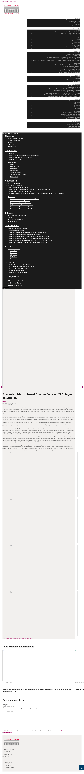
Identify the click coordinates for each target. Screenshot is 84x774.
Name (3, 704)
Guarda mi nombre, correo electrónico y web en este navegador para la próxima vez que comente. (26, 708)
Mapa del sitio (8, 763)
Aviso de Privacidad (9, 767)
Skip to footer (13, 1)
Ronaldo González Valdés (27, 638)
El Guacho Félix (8, 638)
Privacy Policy (64, 730)
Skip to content (5, 1)
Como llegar (8, 765)
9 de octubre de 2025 (7, 682)
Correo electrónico (9, 762)
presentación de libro (16, 638)
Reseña (4, 401)
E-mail (3, 706)
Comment (4, 729)
